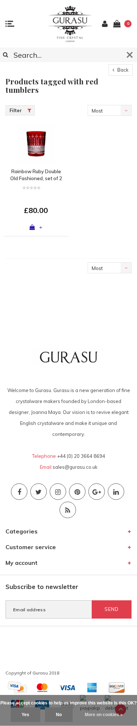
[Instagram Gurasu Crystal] (58, 491)
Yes (25, 714)
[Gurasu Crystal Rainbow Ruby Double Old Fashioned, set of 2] (36, 144)
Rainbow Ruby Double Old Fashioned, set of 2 (36, 174)
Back (122, 70)
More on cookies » (104, 714)
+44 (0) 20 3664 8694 (81, 456)
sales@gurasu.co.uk (75, 467)
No (59, 714)
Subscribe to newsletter (41, 586)
